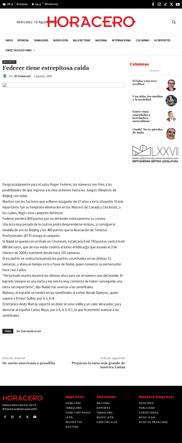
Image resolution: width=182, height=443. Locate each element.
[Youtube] (178, 4)
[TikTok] (165, 4)
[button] (174, 22)
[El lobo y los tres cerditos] (171, 85)
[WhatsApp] (63, 171)
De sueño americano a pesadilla (28, 363)
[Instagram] (159, 4)
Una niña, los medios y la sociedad (147, 98)
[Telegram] (73, 171)
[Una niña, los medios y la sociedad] (171, 101)
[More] (96, 171)
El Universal (22, 76)
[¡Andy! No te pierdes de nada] (171, 134)
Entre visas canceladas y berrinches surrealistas (141, 116)
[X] (171, 4)
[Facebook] (153, 4)
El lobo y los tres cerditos (144, 82)
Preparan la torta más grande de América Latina (98, 365)
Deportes (9, 62)
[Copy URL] (84, 171)
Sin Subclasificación (28, 331)
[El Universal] (5, 76)
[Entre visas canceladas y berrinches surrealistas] (171, 116)
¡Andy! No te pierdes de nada (147, 131)
